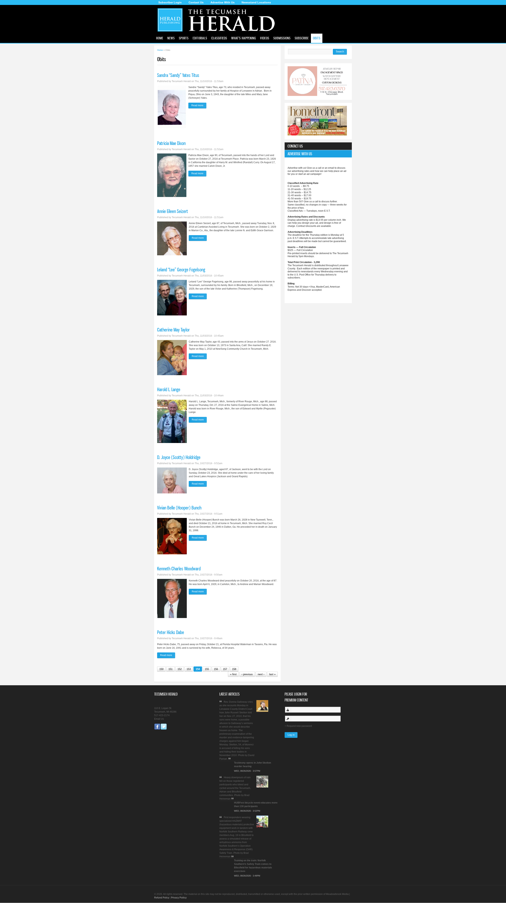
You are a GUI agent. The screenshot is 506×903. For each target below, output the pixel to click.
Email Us (159, 718)
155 (207, 669)
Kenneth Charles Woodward (179, 569)
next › (261, 674)
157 (225, 669)
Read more (198, 105)
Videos (264, 38)
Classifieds (219, 38)
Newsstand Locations (256, 2)
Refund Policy (161, 897)
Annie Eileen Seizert (172, 211)
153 (189, 669)
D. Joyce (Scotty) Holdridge (178, 457)
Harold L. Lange (168, 389)
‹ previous (247, 674)
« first (233, 674)
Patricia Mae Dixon (171, 143)
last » (272, 674)
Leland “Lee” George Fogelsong (181, 270)
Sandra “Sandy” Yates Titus (178, 75)
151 (170, 669)
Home (159, 38)
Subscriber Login (170, 2)
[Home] (217, 32)
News (171, 38)
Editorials (200, 38)
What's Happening (243, 38)
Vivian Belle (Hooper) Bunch (179, 508)
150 (161, 669)
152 (179, 669)
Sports (184, 38)
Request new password (299, 726)
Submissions (282, 38)
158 (234, 669)
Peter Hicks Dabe (170, 632)
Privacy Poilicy (179, 897)
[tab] (318, 146)
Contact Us (196, 2)
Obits (316, 38)
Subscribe (302, 38)
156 (216, 669)
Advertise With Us (223, 2)
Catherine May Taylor (173, 330)
